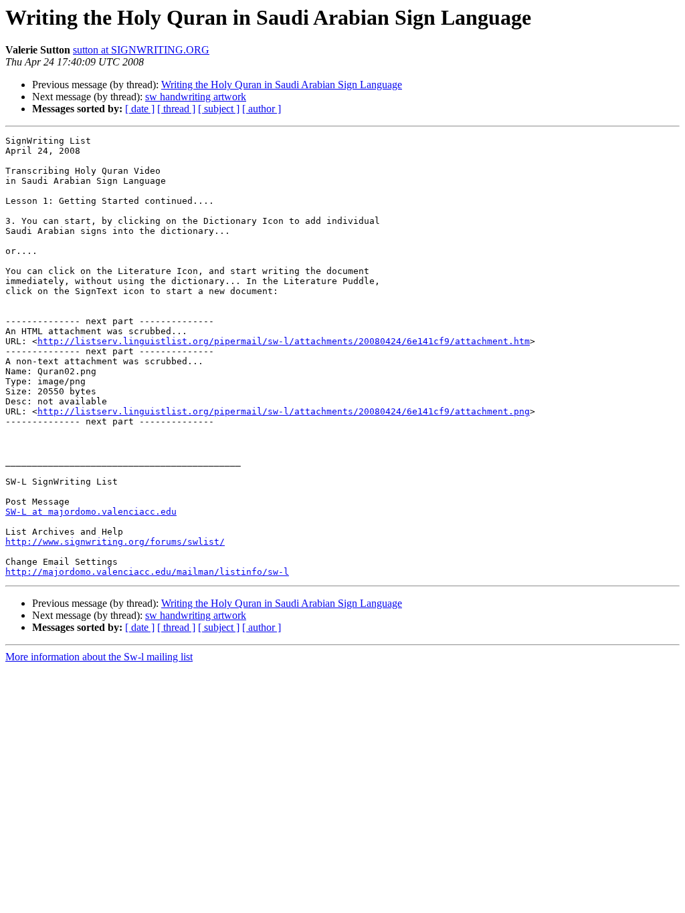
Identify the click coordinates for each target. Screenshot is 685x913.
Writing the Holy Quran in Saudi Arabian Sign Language (281, 84)
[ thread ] (176, 108)
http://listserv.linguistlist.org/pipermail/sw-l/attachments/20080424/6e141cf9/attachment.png (283, 411)
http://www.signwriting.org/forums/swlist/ (115, 542)
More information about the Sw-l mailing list (99, 656)
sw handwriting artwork (195, 96)
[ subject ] (218, 108)
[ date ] (140, 108)
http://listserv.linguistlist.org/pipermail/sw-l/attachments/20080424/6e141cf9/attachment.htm (283, 341)
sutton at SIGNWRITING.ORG (141, 49)
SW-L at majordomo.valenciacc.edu (91, 512)
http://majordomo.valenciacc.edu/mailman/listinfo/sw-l (147, 572)
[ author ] (261, 108)
